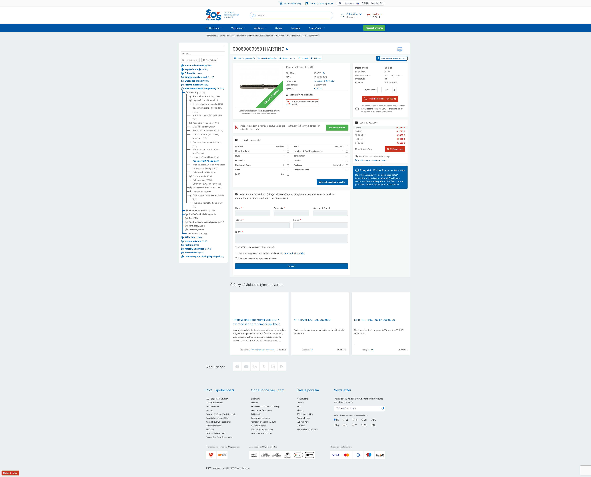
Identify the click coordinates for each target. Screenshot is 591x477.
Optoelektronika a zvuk (199, 77)
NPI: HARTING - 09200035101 (312, 319)
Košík (376, 14)
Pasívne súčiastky (196, 84)
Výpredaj (300, 410)
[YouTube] (246, 366)
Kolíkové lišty (202, 180)
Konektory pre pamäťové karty (207, 144)
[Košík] (368, 15)
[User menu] (360, 14)
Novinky (300, 402)
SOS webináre (303, 422)
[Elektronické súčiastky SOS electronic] (222, 14)
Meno (237, 208)
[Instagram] (273, 366)
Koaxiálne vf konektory (206, 122)
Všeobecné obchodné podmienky (265, 406)
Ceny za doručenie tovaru (261, 410)
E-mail (296, 220)
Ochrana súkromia (258, 425)
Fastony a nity (202, 176)
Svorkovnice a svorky (202, 210)
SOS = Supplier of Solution (217, 399)
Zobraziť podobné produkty (332, 182)
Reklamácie (256, 414)
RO (337, 425)
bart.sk (246, 468)
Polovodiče (193, 73)
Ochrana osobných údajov (292, 253)
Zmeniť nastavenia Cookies (262, 433)
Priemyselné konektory (207, 187)
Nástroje (192, 244)
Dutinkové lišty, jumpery (207, 183)
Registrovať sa (352, 17)
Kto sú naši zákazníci (214, 402)
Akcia (299, 406)
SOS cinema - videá (305, 414)
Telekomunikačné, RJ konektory (207, 109)
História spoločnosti (214, 425)
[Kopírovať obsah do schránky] (287, 49)
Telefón (238, 220)
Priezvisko (278, 208)
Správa (238, 231)
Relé (193, 218)
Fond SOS (210, 429)
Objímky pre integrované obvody (208, 197)
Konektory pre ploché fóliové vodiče (206, 151)
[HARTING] (400, 49)
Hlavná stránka (226, 35)
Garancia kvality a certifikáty (217, 418)
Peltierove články (198, 233)
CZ (346, 419)
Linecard (254, 402)
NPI (311, 350)
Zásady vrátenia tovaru (260, 418)
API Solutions (302, 399)
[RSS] (281, 366)
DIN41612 (338, 146)
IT (355, 425)
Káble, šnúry (193, 237)
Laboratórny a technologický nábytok (204, 256)
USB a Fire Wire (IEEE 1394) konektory (206, 136)
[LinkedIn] (255, 366)
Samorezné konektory (206, 157)
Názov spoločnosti (321, 208)
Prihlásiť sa (352, 14)
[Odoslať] (382, 408)
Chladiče (196, 229)
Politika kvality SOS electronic (218, 422)
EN (365, 419)
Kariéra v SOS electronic (216, 433)
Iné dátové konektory (204, 172)
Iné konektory (202, 191)
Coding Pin (338, 165)
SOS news (301, 425)
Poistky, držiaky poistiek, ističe (206, 222)
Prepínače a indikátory (202, 214)
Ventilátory (197, 225)
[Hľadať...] (253, 15)
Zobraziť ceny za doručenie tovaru (371, 160)
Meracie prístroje (196, 241)
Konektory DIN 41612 (296, 35)
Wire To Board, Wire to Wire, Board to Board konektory (209, 166)
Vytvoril (238, 468)
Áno (283, 174)
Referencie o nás (212, 406)
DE (374, 419)
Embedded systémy (197, 80)
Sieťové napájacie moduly (208, 104)
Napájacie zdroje (196, 69)
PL (346, 425)
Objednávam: (370, 89)
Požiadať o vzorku (374, 27)
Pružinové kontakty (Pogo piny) (207, 204)
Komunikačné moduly (198, 65)
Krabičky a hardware (198, 248)
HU (356, 419)
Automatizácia (194, 252)
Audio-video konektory (206, 96)
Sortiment (240, 35)
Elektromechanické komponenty (260, 35)
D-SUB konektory (204, 126)
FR (374, 425)
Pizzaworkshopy (303, 418)
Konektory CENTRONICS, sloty (208, 130)
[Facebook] (237, 366)
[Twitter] (264, 366)
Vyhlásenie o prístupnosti (307, 429)
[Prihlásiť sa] (342, 16)
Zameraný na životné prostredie (219, 437)
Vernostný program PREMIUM (263, 422)
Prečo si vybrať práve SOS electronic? (221, 414)
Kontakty (209, 410)
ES (364, 425)
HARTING (318, 88)
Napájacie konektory (205, 100)
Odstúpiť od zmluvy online (262, 429)
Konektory (280, 35)
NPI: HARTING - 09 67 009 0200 (374, 319)
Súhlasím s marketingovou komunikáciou (257, 258)
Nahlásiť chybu (10, 472)
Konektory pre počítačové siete (207, 117)
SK (337, 419)
